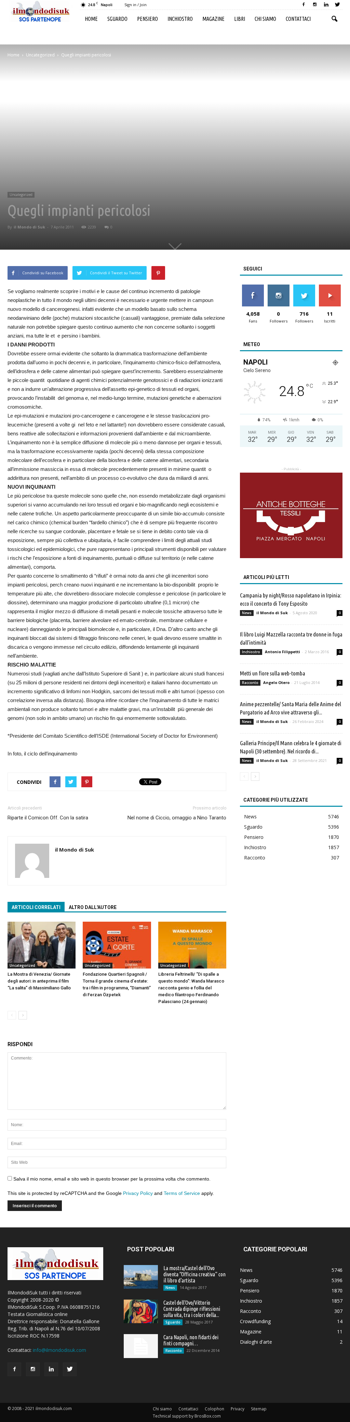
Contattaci (298, 19)
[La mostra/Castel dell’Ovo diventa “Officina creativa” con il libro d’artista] (141, 1277)
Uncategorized (21, 194)
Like (253, 287)
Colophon (214, 1409)
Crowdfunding (255, 1321)
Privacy (237, 1409)
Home (91, 19)
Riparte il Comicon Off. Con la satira (48, 818)
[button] (334, 19)
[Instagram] (315, 5)
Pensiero (147, 19)
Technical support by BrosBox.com (187, 1416)
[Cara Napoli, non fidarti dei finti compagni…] (141, 1346)
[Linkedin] (326, 5)
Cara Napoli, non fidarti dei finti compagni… (190, 1340)
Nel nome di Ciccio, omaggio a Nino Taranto (176, 818)
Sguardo (117, 19)
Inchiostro (180, 19)
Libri (239, 19)
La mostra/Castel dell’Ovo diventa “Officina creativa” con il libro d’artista (194, 1274)
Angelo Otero (276, 682)
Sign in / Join (135, 4)
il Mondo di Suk (29, 226)
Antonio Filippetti (282, 651)
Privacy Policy (138, 1193)
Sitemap (259, 1409)
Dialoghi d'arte (256, 1342)
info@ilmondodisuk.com (59, 1350)
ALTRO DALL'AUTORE (93, 907)
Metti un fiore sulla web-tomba (272, 673)
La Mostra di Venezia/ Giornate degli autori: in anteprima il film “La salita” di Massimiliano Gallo (39, 981)
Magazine (213, 19)
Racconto (250, 682)
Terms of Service (182, 1193)
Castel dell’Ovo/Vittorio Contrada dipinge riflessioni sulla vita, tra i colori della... (191, 1309)
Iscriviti (330, 287)
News (247, 612)
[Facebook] (303, 5)
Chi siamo (265, 19)
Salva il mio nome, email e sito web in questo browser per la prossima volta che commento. (112, 1179)
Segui (278, 287)
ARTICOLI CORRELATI (36, 907)
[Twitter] (337, 5)
